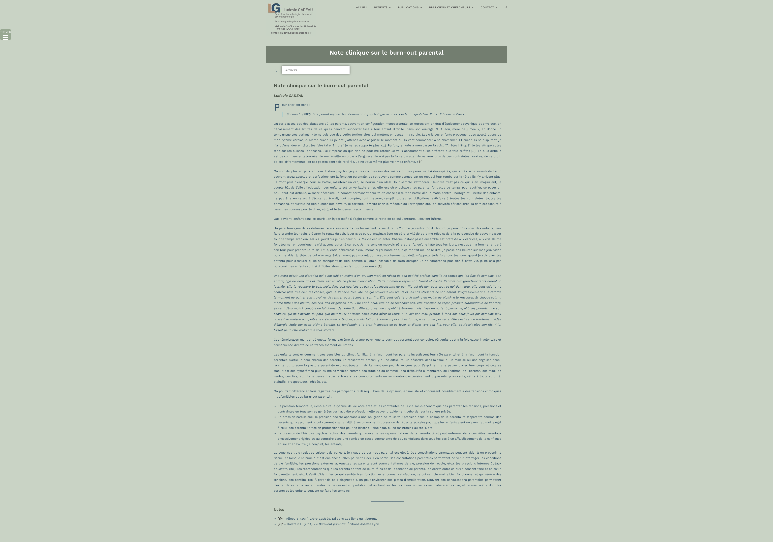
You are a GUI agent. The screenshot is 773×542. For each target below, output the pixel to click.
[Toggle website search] (506, 7)
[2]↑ (281, 524)
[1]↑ (280, 518)
